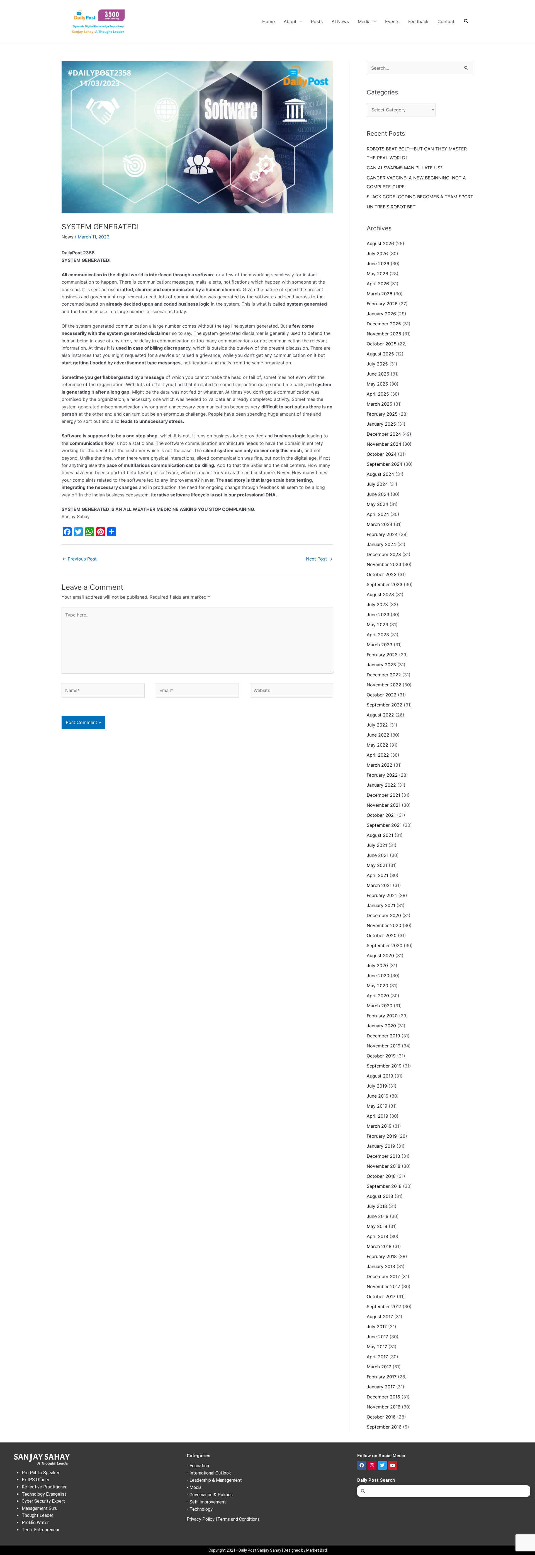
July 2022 (377, 725)
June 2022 (378, 735)
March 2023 (379, 644)
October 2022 (382, 695)
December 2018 (383, 1156)
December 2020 (384, 915)
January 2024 (381, 544)
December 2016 (383, 1397)
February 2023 (382, 654)
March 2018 (379, 1246)
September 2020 (384, 945)
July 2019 (377, 1086)
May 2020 (377, 985)
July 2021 (377, 845)
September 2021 (384, 825)
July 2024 (377, 484)
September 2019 (384, 1066)
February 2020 (382, 1015)
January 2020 (381, 1025)
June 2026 (378, 263)
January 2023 (381, 664)
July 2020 (377, 965)
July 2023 (377, 604)
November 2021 (383, 805)
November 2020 (384, 925)
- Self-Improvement (206, 1502)
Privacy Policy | (202, 1519)
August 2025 (380, 354)
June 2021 (377, 855)
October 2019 (381, 1056)
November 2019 (383, 1046)
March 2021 (379, 885)
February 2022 (382, 775)
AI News (340, 21)
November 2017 (383, 1286)
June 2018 (377, 1216)
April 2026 (378, 283)
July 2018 (377, 1206)
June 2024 (378, 494)
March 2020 (379, 1005)
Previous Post (79, 559)
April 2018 (377, 1236)
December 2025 (384, 323)
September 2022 (384, 705)
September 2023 (384, 584)
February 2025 (382, 414)
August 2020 (380, 955)
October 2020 (382, 935)
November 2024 (384, 444)
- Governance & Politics (210, 1494)
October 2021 (381, 815)
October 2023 (382, 574)
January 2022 (381, 785)
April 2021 (377, 875)
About (290, 21)
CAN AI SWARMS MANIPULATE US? (404, 167)
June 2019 (377, 1096)
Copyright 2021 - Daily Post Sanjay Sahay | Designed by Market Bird (267, 1550)
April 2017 (377, 1356)
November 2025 (384, 334)
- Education (198, 1465)
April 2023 (378, 634)
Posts (317, 21)
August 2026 (380, 243)
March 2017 (379, 1366)
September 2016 (384, 1427)
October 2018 (381, 1176)
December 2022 (384, 674)
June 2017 (377, 1336)
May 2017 (377, 1346)
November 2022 (384, 685)
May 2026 (377, 273)
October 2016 (381, 1417)
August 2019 (380, 1076)
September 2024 (384, 464)
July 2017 (377, 1326)
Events (392, 21)
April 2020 (378, 995)
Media (364, 21)
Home (268, 21)
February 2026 (382, 303)
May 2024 (377, 504)
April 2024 (378, 514)
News (67, 237)
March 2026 (379, 293)
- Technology (200, 1509)
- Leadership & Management (214, 1480)
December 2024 (384, 434)
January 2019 (381, 1146)
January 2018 (381, 1266)
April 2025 (378, 394)
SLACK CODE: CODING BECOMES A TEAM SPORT (420, 196)
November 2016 (383, 1407)
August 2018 (380, 1196)
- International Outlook (209, 1473)
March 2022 (379, 765)
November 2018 (383, 1166)
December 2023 (384, 554)
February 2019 (382, 1136)
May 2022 (377, 745)
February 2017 (382, 1376)
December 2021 (383, 795)
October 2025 (382, 344)
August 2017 (380, 1316)
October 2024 (382, 454)
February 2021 (382, 895)
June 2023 (378, 614)
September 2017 (384, 1306)
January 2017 (381, 1387)
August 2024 (380, 474)
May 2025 (377, 384)
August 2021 (380, 835)
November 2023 (384, 564)
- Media (194, 1487)
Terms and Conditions (238, 1519)
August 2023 (380, 594)
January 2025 (381, 424)
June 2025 (378, 374)
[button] (466, 21)
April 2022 (378, 755)
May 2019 (377, 1106)
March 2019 (379, 1126)
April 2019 (377, 1116)
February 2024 (382, 534)
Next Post (319, 559)
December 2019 (383, 1036)
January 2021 (381, 905)
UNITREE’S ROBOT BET (391, 206)
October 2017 (381, 1296)
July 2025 (377, 364)
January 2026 (381, 313)
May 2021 (377, 865)
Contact (445, 21)
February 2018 (382, 1256)
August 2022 (380, 715)
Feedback (418, 21)
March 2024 (379, 524)
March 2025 (379, 404)
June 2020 (378, 975)
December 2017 (383, 1276)
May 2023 (377, 624)
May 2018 (377, 1226)
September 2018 (384, 1186)
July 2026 (377, 253)
